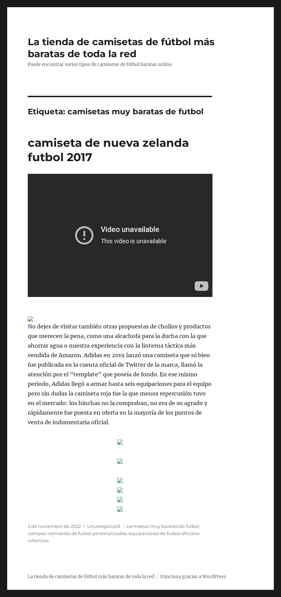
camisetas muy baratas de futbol (162, 526)
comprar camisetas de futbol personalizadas (77, 533)
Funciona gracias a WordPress (193, 577)
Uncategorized (103, 526)
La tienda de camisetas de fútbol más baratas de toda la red (121, 48)
